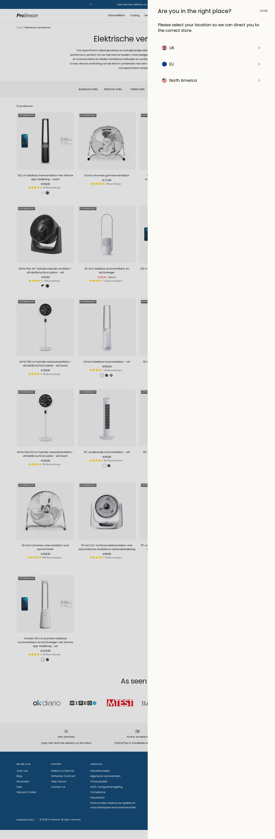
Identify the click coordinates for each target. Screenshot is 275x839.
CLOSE (262, 11)
